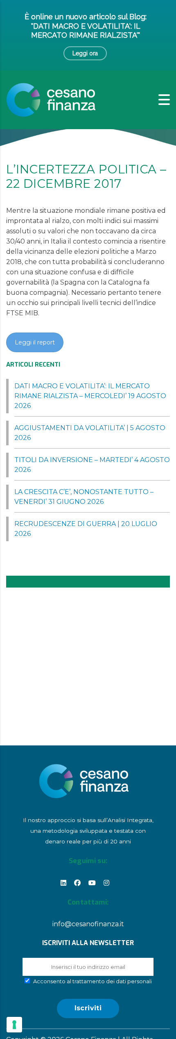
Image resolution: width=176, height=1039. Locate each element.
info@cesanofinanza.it (88, 924)
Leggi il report (35, 342)
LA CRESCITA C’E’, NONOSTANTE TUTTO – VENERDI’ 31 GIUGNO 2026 (83, 497)
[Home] (51, 99)
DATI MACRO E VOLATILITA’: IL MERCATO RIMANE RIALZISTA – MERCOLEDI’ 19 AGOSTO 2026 (90, 396)
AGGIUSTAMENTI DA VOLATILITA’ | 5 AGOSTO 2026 (89, 433)
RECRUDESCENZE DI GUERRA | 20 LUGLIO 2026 (85, 529)
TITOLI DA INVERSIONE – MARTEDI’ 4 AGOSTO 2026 (92, 465)
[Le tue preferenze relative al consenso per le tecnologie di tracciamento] (14, 1024)
